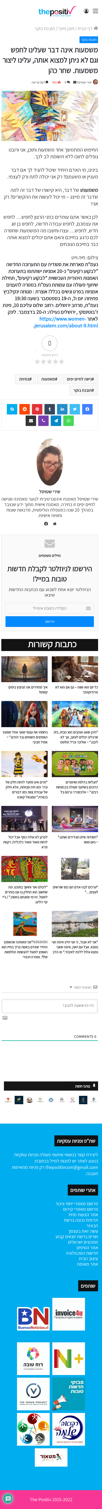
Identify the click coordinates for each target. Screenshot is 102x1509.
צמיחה (24, 379)
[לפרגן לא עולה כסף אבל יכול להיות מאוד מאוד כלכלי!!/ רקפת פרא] (24, 819)
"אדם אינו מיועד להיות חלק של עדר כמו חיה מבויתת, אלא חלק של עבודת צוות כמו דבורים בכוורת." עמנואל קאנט (26, 789)
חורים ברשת (87, 1236)
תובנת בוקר (45, 28)
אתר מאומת (87, 1264)
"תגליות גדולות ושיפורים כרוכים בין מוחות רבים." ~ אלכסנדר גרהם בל (77, 787)
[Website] (53, 524)
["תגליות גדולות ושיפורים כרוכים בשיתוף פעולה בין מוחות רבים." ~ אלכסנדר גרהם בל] (75, 764)
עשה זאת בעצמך (83, 1231)
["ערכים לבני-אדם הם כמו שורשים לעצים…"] (75, 869)
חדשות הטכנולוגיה (82, 1253)
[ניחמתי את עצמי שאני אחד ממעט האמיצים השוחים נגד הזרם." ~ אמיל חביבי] (24, 714)
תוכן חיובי (66, 28)
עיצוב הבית (88, 1258)
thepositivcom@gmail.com (72, 1167)
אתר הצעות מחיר (83, 1214)
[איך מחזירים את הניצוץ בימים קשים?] (24, 669)
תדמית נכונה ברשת (81, 1220)
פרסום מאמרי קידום (80, 1209)
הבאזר (92, 1225)
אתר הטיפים (87, 1247)
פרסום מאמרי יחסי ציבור (76, 1204)
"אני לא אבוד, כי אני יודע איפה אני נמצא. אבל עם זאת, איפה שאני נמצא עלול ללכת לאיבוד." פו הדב (75, 947)
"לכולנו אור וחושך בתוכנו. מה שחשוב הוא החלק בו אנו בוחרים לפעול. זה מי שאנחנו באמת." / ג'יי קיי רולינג (25, 894)
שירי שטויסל (84, 82)
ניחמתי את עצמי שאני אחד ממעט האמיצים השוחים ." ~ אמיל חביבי (25, 737)
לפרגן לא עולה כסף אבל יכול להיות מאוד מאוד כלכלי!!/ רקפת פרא (25, 842)
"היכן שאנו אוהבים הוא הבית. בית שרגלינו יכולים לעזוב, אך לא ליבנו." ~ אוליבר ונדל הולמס (76, 737)
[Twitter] (75, 409)
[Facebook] (87, 409)
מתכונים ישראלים (83, 1242)
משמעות (48, 379)
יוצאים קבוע (65, 1236)
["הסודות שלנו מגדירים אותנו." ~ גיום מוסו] (75, 819)
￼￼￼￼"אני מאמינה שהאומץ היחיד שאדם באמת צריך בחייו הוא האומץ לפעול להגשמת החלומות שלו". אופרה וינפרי (25, 949)
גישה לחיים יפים (79, 379)
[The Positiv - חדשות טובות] (59, 11)
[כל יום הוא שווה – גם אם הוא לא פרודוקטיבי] (75, 669)
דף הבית (85, 28)
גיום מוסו (89, 842)
